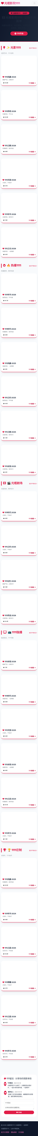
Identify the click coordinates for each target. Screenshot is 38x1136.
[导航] (34, 3)
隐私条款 (14, 850)
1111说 (20, 830)
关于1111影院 (5, 850)
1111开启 (20, 33)
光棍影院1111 (12, 3)
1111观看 (31, 66)
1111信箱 (21, 850)
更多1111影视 (32, 48)
